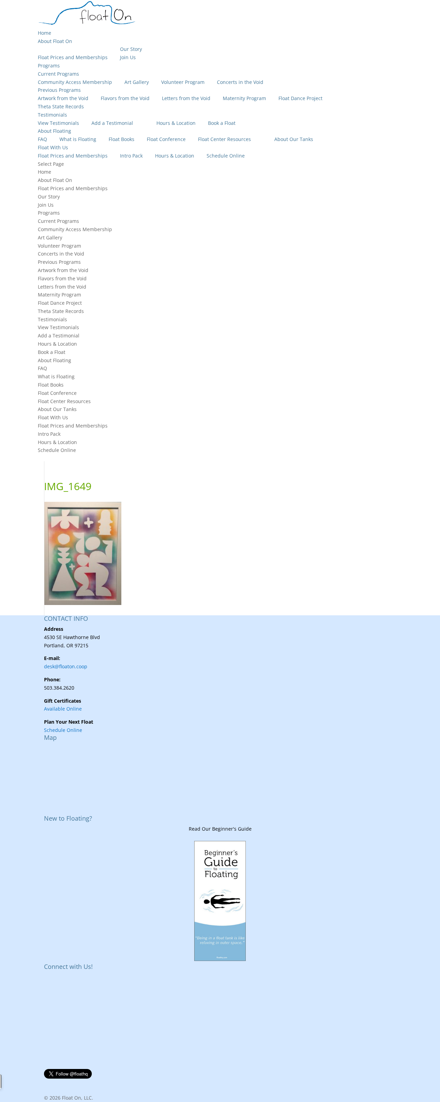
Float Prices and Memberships (73, 57)
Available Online (63, 708)
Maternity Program (244, 98)
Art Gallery (136, 82)
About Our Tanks (293, 139)
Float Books (121, 139)
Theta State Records (61, 106)
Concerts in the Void (240, 82)
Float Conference (166, 139)
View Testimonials (58, 123)
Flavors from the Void (125, 98)
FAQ (42, 139)
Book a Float (221, 123)
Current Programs (58, 74)
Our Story (131, 49)
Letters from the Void (186, 98)
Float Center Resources (224, 139)
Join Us (128, 57)
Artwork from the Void (63, 98)
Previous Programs (59, 90)
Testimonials (52, 114)
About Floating (54, 131)
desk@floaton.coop (65, 666)
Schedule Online (226, 155)
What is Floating (77, 139)
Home (44, 33)
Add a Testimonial (112, 123)
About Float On (55, 41)
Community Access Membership (75, 82)
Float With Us (53, 147)
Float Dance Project (300, 98)
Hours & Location (176, 123)
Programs (49, 65)
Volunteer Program (183, 82)
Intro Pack (131, 155)
